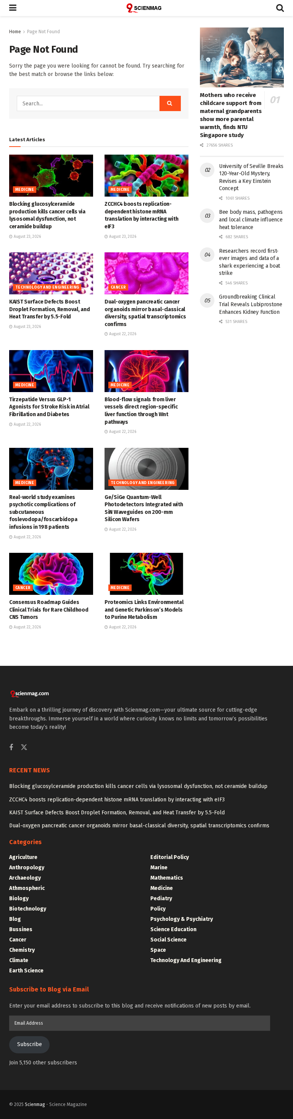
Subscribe (29, 1044)
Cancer (118, 287)
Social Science (168, 940)
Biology (19, 898)
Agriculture (23, 857)
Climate (18, 960)
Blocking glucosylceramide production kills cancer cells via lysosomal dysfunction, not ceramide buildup (138, 786)
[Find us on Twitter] (24, 747)
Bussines (20, 929)
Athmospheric (27, 888)
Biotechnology (27, 909)
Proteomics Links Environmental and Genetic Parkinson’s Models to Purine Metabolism (144, 609)
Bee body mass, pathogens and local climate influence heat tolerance (250, 219)
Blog (15, 919)
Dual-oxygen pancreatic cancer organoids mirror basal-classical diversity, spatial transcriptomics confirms (139, 825)
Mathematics (166, 878)
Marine (158, 867)
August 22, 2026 (122, 334)
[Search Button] (280, 8)
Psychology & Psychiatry (181, 919)
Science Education (173, 929)
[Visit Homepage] (146, 8)
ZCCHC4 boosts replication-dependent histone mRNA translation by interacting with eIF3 (117, 799)
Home (15, 31)
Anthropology (26, 867)
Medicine (24, 189)
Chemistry (22, 950)
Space (158, 950)
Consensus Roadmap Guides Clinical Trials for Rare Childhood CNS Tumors (48, 609)
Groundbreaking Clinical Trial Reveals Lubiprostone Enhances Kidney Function (250, 304)
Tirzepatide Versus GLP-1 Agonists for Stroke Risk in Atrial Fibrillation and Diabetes (49, 407)
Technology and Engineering (47, 287)
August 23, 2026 (27, 236)
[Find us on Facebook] (11, 747)
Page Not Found (43, 31)
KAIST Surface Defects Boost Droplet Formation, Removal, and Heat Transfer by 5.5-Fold (49, 309)
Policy (158, 909)
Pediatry (161, 898)
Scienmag (35, 1104)
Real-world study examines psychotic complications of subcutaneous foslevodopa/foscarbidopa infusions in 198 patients (43, 512)
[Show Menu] (12, 8)
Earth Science (26, 970)
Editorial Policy (169, 857)
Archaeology (25, 878)
